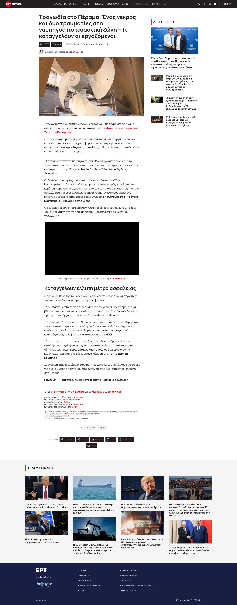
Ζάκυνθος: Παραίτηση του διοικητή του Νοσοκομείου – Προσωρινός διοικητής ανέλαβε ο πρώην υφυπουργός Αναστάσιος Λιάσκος (173, 63)
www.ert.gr (41, 600)
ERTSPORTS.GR (139, 3)
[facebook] (205, 4)
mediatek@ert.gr (44, 577)
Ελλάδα (79, 391)
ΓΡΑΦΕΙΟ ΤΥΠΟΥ (85, 575)
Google (79, 397)
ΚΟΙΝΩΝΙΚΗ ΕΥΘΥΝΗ (129, 575)
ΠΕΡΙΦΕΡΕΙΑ (70, 3)
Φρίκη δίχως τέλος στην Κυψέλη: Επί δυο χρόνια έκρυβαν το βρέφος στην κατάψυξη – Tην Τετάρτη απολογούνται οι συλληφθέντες (179, 82)
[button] (78, 4)
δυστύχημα (90, 427)
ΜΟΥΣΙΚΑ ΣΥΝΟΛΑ (128, 570)
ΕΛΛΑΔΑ (57, 3)
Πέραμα (102, 427)
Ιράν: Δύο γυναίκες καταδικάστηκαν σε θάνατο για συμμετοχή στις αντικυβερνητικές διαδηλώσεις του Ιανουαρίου (142, 543)
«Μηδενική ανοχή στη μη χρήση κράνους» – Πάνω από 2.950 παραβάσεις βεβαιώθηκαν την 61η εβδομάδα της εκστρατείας (181, 103)
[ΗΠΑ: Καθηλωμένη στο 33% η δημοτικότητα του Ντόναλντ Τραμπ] (142, 488)
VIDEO (125, 3)
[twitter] (210, 4)
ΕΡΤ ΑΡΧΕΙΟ (83, 590)
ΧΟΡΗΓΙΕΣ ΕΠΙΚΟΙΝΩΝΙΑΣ (89, 585)
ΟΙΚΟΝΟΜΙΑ (112, 3)
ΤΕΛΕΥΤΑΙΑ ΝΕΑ (40, 468)
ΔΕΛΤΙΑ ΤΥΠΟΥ (84, 580)
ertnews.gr (67, 414)
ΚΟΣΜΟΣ (99, 3)
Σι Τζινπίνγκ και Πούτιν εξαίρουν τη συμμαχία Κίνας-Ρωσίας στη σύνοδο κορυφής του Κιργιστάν (189, 550)
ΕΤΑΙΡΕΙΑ (82, 570)
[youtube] (215, 4)
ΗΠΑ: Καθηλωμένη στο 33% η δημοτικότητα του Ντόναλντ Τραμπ (141, 506)
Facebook (75, 399)
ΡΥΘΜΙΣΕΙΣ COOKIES (129, 590)
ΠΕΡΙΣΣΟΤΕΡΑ (158, 3)
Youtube (79, 404)
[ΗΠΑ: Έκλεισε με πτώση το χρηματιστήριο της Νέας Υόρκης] (46, 523)
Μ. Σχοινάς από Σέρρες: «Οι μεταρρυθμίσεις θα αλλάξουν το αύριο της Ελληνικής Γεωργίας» (181, 121)
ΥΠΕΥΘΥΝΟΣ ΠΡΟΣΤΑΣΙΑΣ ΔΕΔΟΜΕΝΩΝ (137, 585)
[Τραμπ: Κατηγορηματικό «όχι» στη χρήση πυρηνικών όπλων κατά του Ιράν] (46, 488)
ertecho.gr (120, 278)
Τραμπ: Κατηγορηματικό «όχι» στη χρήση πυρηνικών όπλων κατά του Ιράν (46, 506)
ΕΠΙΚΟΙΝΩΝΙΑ (126, 580)
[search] (199, 4)
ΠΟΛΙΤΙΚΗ (86, 3)
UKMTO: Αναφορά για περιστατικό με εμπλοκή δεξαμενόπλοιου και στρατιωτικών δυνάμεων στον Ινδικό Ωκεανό (93, 508)
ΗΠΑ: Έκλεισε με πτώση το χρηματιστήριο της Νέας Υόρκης (43, 541)
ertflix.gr (85, 278)
